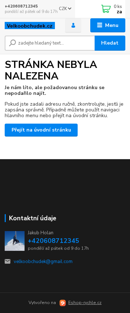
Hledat (109, 43)
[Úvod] (30, 25)
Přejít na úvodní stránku (41, 129)
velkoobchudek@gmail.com (43, 261)
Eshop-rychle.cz (84, 302)
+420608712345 (21, 6)
